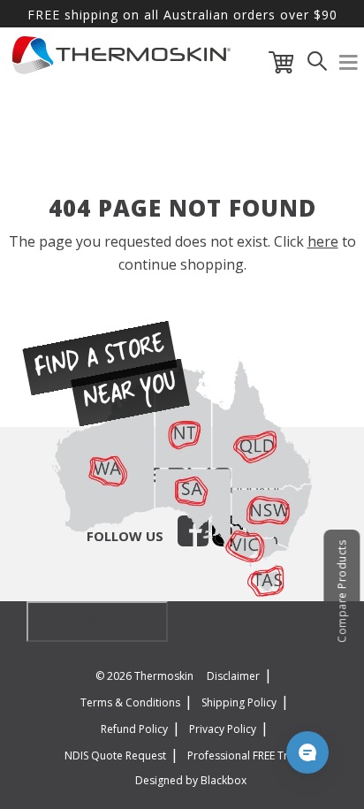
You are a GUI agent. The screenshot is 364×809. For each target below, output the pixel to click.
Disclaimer (233, 675)
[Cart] (281, 65)
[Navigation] (349, 66)
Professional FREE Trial (243, 755)
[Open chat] (307, 752)
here (322, 241)
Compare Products (341, 591)
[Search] (317, 65)
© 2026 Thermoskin (144, 675)
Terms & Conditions (130, 702)
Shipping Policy (239, 702)
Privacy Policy (222, 728)
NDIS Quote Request (115, 755)
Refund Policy (134, 728)
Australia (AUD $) (88, 621)
